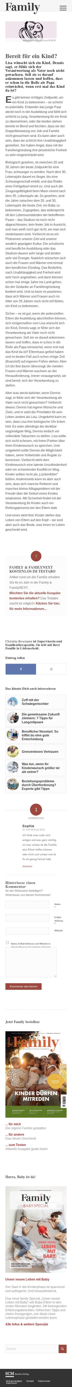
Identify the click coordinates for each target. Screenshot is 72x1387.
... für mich (13, 1124)
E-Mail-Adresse (58, 920)
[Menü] (61, 8)
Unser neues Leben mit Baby (27, 1279)
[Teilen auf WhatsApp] (51, 669)
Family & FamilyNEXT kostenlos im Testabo (32, 569)
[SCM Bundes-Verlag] (17, 1376)
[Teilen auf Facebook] (21, 669)
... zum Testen (15, 1145)
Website (58, 930)
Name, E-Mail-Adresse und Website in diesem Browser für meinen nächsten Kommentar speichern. (30, 946)
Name (57, 906)
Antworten (27, 866)
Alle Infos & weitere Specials (26, 1324)
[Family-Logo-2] (29, 8)
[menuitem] (61, 8)
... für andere (14, 1134)
